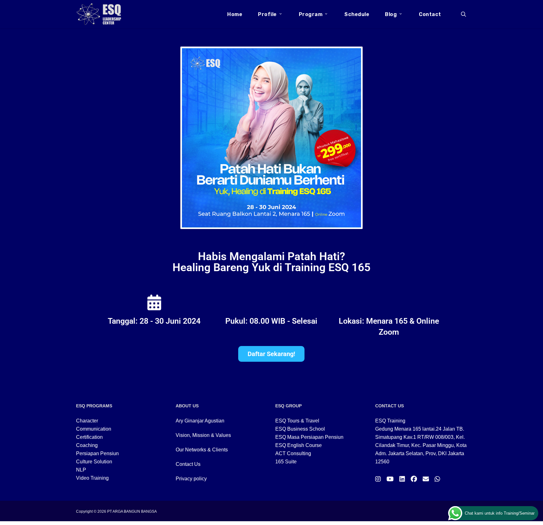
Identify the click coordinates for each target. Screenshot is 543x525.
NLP (81, 469)
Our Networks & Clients (202, 449)
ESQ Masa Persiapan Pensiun (309, 437)
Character (87, 420)
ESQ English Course (298, 445)
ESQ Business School (300, 429)
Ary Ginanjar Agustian (200, 420)
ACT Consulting (293, 453)
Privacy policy (191, 478)
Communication (93, 429)
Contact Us (188, 464)
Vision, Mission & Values (203, 435)
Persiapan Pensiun (97, 453)
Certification (89, 437)
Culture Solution (94, 461)
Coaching (87, 445)
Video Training (92, 478)
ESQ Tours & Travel (297, 420)
